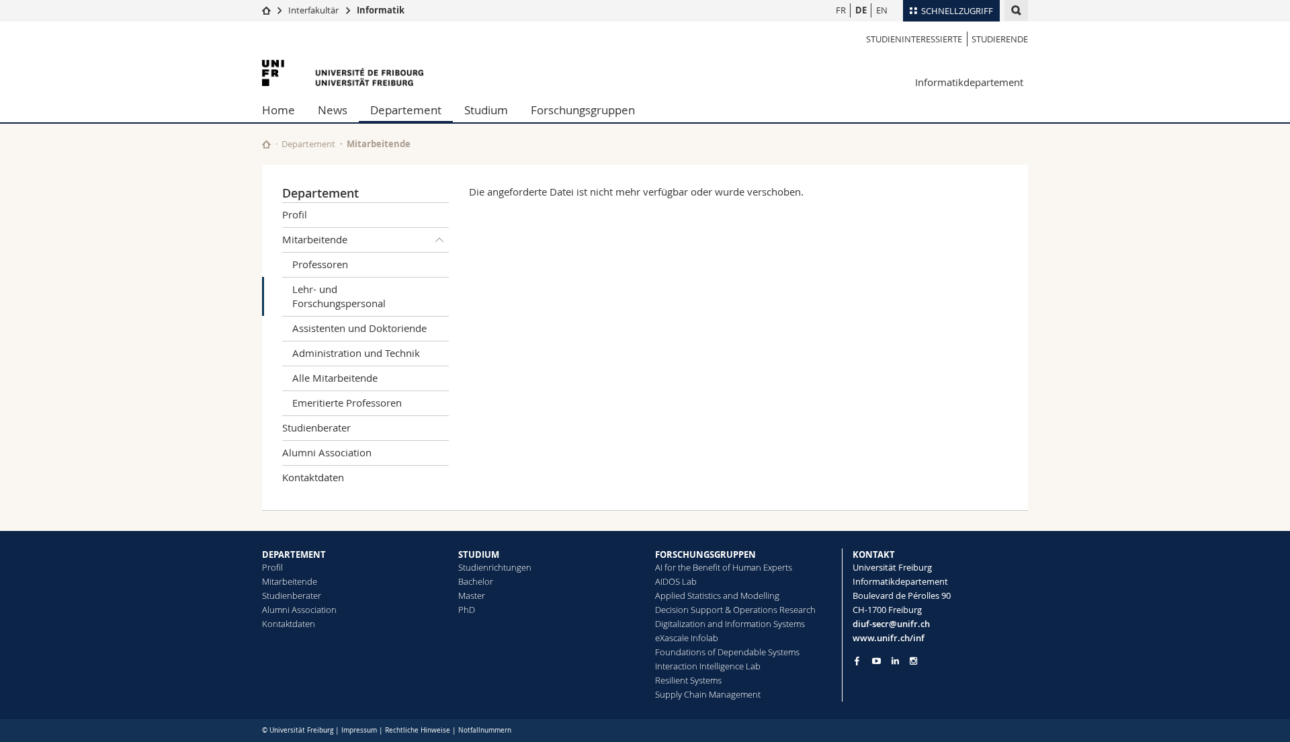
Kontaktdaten (313, 477)
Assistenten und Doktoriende (359, 328)
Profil (294, 214)
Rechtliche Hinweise (417, 730)
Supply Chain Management (708, 694)
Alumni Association (327, 452)
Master (471, 595)
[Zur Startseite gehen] (266, 10)
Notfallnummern (484, 730)
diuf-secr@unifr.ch (891, 624)
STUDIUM (478, 554)
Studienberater (316, 427)
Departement (405, 110)
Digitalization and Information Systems (730, 624)
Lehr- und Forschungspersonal (339, 296)
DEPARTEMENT (294, 554)
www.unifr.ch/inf (888, 638)
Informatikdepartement (969, 82)
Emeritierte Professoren (347, 402)
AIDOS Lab (676, 581)
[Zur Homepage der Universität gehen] (342, 73)
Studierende (1000, 39)
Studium (486, 110)
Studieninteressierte (914, 39)
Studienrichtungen (494, 567)
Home (278, 110)
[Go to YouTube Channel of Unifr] (876, 661)
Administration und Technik (356, 353)
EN (882, 10)
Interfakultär (313, 10)
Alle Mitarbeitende (335, 377)
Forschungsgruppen (583, 110)
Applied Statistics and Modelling (717, 595)
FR (841, 10)
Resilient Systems (688, 680)
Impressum (359, 730)
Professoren (320, 264)
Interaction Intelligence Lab (708, 666)
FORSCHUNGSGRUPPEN (705, 554)
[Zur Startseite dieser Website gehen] (266, 144)
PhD (466, 610)
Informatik (380, 10)
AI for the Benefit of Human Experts (723, 567)
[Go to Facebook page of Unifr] (857, 661)
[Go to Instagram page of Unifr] (913, 661)
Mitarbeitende (379, 144)
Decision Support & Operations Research (735, 610)
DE (861, 10)
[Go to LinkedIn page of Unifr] (895, 661)
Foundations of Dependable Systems (727, 652)
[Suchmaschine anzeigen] (1016, 10)
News (332, 110)
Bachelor (475, 581)
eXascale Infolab (686, 638)
